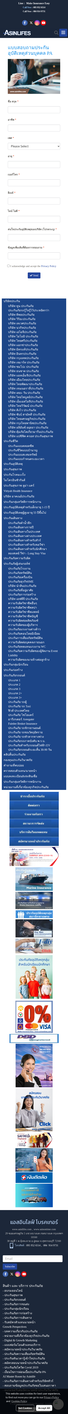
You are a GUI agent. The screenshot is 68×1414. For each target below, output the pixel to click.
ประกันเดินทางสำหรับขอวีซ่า (26, 544)
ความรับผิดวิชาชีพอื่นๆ (22, 603)
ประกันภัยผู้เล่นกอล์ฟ (17, 563)
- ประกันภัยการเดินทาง (17, 1317)
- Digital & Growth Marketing (20, 1340)
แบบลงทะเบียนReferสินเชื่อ (20, 776)
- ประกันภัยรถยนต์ (14, 1299)
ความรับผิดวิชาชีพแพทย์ (23, 611)
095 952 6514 (39, 7)
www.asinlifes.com (22, 1229)
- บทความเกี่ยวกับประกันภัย (20, 1331)
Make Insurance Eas (37, 3)
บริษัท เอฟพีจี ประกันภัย (23, 598)
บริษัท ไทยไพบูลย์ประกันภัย (25, 397)
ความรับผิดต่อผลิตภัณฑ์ (23, 620)
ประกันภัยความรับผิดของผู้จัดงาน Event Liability (33, 653)
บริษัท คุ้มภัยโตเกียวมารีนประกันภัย (30, 431)
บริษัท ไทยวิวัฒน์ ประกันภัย (25, 405)
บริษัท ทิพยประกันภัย (21, 314)
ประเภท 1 (14, 680)
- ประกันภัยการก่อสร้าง (17, 1313)
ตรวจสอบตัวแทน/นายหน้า (20, 770)
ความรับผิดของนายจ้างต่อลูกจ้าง (29, 659)
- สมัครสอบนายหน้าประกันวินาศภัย (25, 1362)
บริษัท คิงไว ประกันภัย (22, 410)
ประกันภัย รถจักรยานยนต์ (24, 728)
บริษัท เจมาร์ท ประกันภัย (23, 362)
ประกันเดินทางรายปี (21, 527)
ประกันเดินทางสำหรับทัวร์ (24, 540)
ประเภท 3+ (15, 697)
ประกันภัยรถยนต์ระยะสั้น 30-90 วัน (30, 749)
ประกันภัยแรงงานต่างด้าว (24, 629)
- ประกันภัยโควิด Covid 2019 (20, 1367)
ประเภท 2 (14, 684)
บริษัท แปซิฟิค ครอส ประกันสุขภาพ (30, 436)
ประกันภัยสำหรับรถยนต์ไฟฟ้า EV (29, 745)
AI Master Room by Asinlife (19, 1376)
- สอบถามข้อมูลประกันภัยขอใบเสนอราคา (29, 1385)
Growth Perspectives (14, 1326)
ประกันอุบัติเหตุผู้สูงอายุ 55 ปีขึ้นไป (25, 512)
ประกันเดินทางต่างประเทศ (25, 536)
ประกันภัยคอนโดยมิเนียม (24, 633)
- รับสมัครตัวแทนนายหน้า (19, 1322)
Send (35, 275)
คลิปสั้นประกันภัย (15, 754)
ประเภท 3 (14, 688)
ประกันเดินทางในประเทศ (24, 531)
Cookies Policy (19, 1401)
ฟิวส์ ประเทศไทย (18, 710)
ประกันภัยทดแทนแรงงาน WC (27, 646)
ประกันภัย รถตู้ (17, 701)
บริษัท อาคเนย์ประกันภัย (19, 496)
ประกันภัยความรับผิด (17, 558)
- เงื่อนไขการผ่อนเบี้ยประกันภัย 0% (24, 1372)
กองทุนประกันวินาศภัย (18, 760)
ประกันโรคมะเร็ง (14, 474)
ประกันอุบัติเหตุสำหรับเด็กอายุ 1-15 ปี (27, 507)
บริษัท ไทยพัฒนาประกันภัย (25, 384)
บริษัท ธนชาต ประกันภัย (23, 371)
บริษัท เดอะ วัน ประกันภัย (24, 392)
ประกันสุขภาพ (13, 469)
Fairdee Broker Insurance (22, 723)
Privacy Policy (48, 266)
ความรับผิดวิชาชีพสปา (22, 607)
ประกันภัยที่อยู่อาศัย (20, 590)
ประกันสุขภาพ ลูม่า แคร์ (19, 485)
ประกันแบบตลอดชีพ (21, 445)
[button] (55, 33)
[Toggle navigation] (63, 33)
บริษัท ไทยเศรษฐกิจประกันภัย (26, 418)
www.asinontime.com (45, 1229)
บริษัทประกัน (12, 301)
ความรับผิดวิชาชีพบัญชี (23, 616)
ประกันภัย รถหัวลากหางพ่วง (26, 736)
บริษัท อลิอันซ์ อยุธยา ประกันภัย (28, 427)
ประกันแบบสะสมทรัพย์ (22, 454)
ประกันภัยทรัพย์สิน (20, 572)
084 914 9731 (50, 1245)
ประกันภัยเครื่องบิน (20, 577)
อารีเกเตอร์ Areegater (21, 719)
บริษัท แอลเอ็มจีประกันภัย (24, 375)
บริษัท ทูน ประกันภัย (21, 306)
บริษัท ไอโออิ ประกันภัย (23, 336)
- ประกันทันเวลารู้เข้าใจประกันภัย (24, 1358)
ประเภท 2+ (15, 693)
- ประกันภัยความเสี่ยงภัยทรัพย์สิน (24, 1353)
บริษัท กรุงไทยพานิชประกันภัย (27, 423)
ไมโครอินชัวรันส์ (14, 480)
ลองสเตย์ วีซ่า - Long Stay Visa (27, 553)
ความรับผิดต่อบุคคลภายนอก (26, 642)
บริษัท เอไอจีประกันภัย (22, 332)
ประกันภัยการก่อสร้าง (22, 594)
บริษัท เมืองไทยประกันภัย (24, 379)
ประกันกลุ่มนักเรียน (16, 664)
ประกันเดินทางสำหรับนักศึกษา (27, 549)
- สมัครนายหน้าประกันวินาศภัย (22, 1349)
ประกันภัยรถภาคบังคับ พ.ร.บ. (26, 741)
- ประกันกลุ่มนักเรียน (16, 1308)
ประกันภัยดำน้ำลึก (19, 522)
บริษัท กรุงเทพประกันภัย (23, 358)
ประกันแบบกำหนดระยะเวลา (26, 458)
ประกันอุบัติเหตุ (13, 463)
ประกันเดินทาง (13, 518)
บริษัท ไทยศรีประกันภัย (22, 340)
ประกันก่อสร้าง (13, 669)
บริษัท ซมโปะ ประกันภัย (23, 366)
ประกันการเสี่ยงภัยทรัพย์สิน (25, 637)
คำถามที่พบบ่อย (14, 765)
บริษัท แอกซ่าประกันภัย (23, 345)
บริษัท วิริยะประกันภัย (21, 319)
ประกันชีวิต (11, 441)
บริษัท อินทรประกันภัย (22, 353)
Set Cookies (25, 1407)
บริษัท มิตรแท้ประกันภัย (23, 349)
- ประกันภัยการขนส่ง (16, 1304)
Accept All (44, 1407)
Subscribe (10, 1266)
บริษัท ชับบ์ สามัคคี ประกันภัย (26, 414)
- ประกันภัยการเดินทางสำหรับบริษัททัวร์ (28, 1381)
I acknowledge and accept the (33, 266)
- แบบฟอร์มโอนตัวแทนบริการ (21, 1344)
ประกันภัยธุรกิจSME (21, 581)
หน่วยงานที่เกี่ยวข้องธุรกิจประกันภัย (26, 787)
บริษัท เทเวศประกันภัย (22, 323)
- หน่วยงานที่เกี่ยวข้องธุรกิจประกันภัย (26, 1335)
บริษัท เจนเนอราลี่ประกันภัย (25, 388)
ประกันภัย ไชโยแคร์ (21, 714)
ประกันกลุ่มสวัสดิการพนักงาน (22, 501)
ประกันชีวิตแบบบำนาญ (23, 450)
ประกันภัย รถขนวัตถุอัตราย (25, 732)
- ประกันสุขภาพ (13, 1295)
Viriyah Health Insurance (18, 490)
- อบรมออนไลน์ (12, 1290)
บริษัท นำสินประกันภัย (22, 585)
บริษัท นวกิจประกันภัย (22, 327)
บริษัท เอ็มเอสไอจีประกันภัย (25, 401)
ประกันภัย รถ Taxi (19, 706)
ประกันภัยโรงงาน (19, 568)
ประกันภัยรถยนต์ (14, 675)
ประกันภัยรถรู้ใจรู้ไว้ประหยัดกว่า (28, 310)
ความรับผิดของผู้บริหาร (23, 624)
